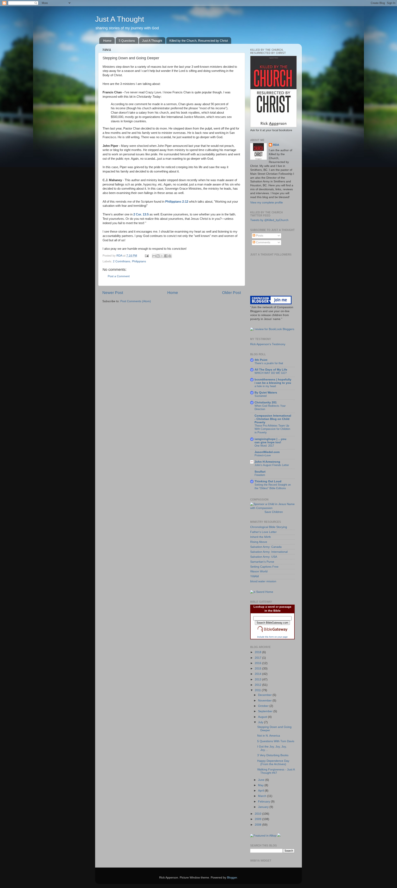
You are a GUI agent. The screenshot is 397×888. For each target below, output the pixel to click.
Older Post (231, 292)
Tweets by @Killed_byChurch (269, 220)
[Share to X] (162, 256)
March (262, 796)
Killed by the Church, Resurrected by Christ (198, 40)
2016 (258, 663)
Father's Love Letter (263, 532)
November (265, 700)
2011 (258, 690)
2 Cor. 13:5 (141, 214)
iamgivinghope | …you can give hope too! (270, 440)
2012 (258, 684)
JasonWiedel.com (267, 452)
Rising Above (258, 541)
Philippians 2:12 (176, 201)
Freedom (260, 475)
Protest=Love (263, 455)
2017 (258, 657)
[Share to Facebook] (166, 256)
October (263, 705)
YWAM (254, 576)
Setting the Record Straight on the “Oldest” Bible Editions (273, 486)
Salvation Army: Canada (266, 546)
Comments (262, 242)
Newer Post (112, 292)
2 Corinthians (121, 261)
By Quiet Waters (266, 392)
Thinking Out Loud (268, 481)
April (261, 790)
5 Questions (127, 40)
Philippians (139, 261)
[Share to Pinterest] (170, 256)
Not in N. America (268, 735)
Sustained (261, 395)
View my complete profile (266, 202)
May (261, 785)
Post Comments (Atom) (135, 301)
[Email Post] (146, 255)
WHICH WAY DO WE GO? (271, 372)
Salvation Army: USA (263, 556)
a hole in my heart (265, 386)
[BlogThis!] (158, 256)
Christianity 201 (266, 402)
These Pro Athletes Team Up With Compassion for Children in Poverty (272, 429)
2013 (258, 679)
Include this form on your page (272, 637)
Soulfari (260, 471)
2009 (258, 819)
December (265, 695)
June (261, 779)
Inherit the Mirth (260, 537)
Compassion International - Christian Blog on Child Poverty (273, 419)
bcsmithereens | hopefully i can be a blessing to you (273, 381)
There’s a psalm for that (269, 363)
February (264, 801)
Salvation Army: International (269, 551)
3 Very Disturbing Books (272, 755)
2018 (258, 652)
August (263, 716)
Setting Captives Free (264, 566)
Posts (259, 235)
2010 (258, 813)
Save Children (273, 512)
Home (107, 40)
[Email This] (154, 256)
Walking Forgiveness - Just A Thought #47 (276, 771)
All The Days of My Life (271, 369)
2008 (258, 824)
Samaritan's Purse (262, 561)
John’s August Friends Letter (272, 465)
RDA (276, 144)
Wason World (259, 571)
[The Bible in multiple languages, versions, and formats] (272, 633)
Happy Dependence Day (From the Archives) (273, 762)
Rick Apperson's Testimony (267, 344)
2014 (258, 673)
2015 (258, 668)
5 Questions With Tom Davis (275, 741)
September (265, 711)
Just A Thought (119, 19)
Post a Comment (119, 276)
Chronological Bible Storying (268, 527)
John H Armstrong (267, 461)
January (263, 806)
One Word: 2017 (264, 445)
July (261, 722)
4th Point (261, 359)
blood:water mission (263, 581)
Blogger (232, 877)
